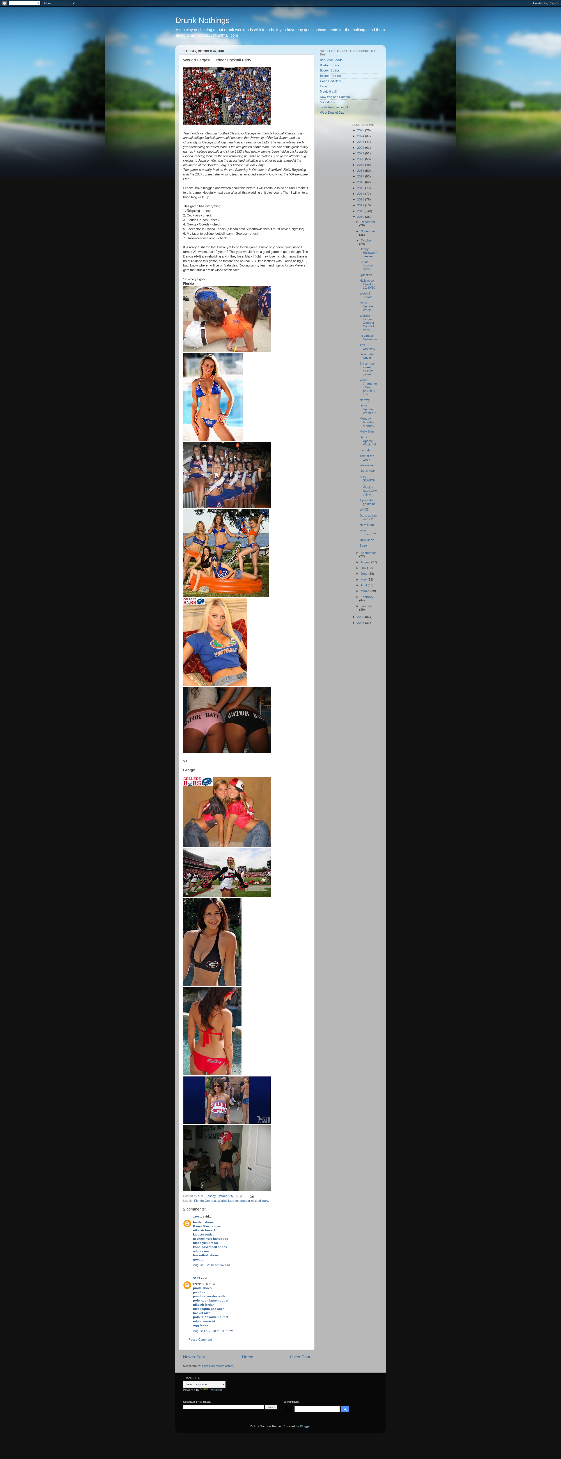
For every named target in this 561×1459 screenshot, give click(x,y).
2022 (361, 147)
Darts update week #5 (369, 517)
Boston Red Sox (331, 75)
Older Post (300, 1357)
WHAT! (364, 509)
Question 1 (367, 275)
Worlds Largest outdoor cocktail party (243, 1200)
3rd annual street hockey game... (367, 369)
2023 (361, 141)
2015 (361, 188)
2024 (361, 136)
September (368, 552)
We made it (367, 465)
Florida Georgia (205, 1200)
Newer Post (194, 1357)
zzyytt (197, 1216)
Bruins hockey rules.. (366, 265)
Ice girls (365, 450)
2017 (361, 176)
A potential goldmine (368, 502)
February (367, 597)
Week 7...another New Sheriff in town (368, 387)
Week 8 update (366, 295)
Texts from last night (334, 107)
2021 (361, 153)
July (364, 568)
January (366, 606)
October (366, 240)
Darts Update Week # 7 (368, 409)
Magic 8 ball (328, 91)
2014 (361, 193)
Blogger (305, 1426)
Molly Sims (367, 431)
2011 (361, 211)
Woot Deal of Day (332, 112)
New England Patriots (335, 96)
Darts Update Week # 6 (368, 441)
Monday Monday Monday (367, 422)
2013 (361, 199)
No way (365, 400)
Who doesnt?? (368, 532)
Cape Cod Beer (330, 81)
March (365, 591)
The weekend (367, 346)
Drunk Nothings (202, 20)
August (366, 562)
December (368, 221)
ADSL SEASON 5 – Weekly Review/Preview (368, 485)
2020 (361, 159)
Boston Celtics (330, 70)
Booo (363, 545)
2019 (361, 164)
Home (247, 1357)
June (364, 573)
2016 (361, 182)
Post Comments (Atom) (218, 1366)
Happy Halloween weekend (368, 252)
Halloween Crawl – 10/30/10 (367, 284)
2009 (361, 617)
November (368, 231)
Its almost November (368, 337)
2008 (361, 622)
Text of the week (367, 457)
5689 (196, 1278)
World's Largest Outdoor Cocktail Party (367, 323)
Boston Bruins (329, 65)
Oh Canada (368, 471)
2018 (361, 170)
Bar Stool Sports (331, 60)
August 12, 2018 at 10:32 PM (213, 1331)
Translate (215, 1389)
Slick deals (327, 102)
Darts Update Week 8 (366, 306)
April (364, 585)
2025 (361, 130)
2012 (361, 205)
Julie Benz (367, 540)
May (364, 579)
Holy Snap (367, 524)
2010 (361, 216)
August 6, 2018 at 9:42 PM (211, 1265)
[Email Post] (252, 1196)
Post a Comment (200, 1339)
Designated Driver (367, 356)
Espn (323, 86)
